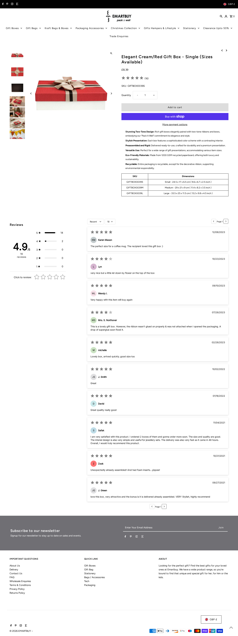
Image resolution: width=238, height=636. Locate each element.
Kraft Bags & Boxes (56, 28)
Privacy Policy (17, 589)
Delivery (14, 569)
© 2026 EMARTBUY (21, 631)
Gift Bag (88, 569)
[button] (50, 232)
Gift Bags (32, 28)
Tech (86, 581)
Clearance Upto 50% (216, 28)
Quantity (126, 95)
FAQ (12, 577)
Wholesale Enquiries (20, 581)
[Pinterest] (7, 4)
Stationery (189, 28)
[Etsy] (16, 4)
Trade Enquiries (119, 36)
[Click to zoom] (111, 53)
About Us (15, 565)
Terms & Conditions (20, 585)
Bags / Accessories (94, 577)
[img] (132, 78)
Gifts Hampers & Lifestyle (160, 28)
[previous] (222, 50)
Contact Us (16, 573)
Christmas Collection (124, 28)
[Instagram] (11, 4)
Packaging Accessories (90, 28)
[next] (226, 50)
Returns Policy (17, 592)
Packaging (89, 585)
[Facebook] (2, 4)
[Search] (221, 16)
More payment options (174, 124)
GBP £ (231, 4)
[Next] (111, 93)
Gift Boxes (12, 28)
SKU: (124, 85)
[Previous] (31, 93)
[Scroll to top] (231, 627)
